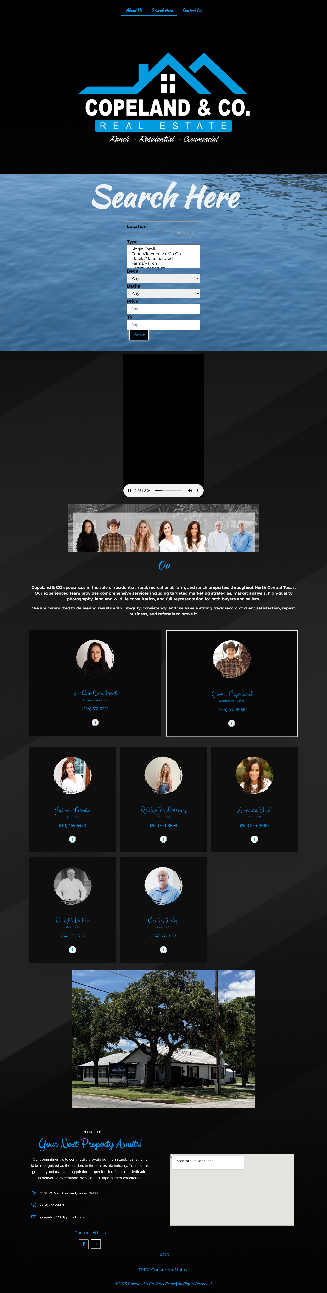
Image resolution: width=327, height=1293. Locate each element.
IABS (163, 1255)
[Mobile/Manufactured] (163, 258)
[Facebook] (95, 722)
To (129, 317)
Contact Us (191, 10)
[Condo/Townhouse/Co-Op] (163, 253)
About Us (134, 10)
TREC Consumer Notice (163, 1269)
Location (137, 226)
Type (132, 242)
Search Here (162, 10)
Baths (133, 286)
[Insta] (96, 1244)
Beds (132, 271)
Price (132, 301)
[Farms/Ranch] (163, 263)
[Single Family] (163, 249)
